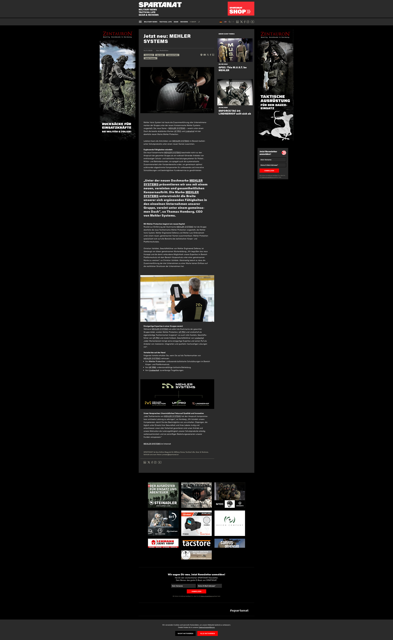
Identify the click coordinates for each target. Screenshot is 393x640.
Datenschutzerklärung (207, 627)
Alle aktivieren (207, 633)
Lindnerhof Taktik (173, 55)
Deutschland (148, 55)
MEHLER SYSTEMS (176, 128)
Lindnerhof (189, 131)
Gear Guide (160, 55)
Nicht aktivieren (185, 633)
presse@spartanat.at (170, 454)
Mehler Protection (150, 58)
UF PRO (177, 131)
